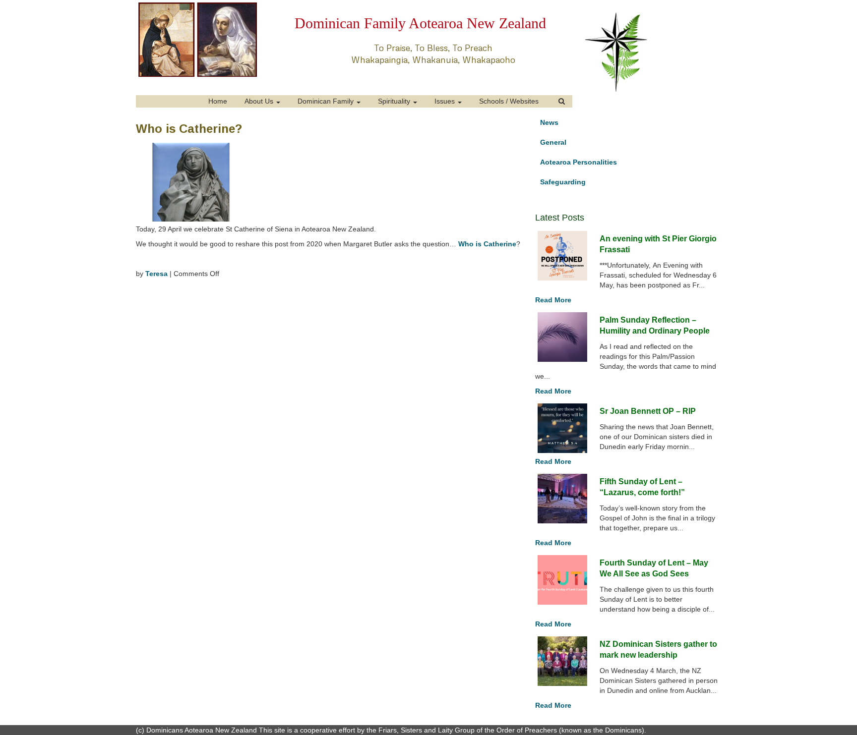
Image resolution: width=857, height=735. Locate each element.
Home (217, 101)
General (553, 142)
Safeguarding (563, 182)
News (549, 122)
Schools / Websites (509, 101)
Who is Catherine (487, 244)
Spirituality (395, 101)
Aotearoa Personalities (578, 162)
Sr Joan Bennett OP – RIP (648, 411)
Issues (445, 101)
